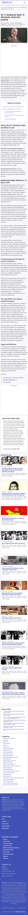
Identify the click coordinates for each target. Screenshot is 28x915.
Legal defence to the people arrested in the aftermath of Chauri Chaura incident (13, 693)
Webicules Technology (20, 911)
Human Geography (7, 752)
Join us (3, 819)
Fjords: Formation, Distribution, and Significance (14, 720)
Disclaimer (5, 856)
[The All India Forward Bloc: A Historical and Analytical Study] (14, 513)
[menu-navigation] (24, 2)
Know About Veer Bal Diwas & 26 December (13, 726)
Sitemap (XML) (5, 828)
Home (2, 7)
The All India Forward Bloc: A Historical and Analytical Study (13, 519)
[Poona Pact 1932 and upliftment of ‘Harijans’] (14, 663)
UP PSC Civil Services (8, 779)
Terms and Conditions (8, 854)
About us (5, 839)
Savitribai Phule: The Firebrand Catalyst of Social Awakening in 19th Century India (14, 494)
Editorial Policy (6, 841)
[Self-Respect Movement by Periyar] (14, 613)
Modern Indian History (8, 764)
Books (4, 741)
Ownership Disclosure (8, 849)
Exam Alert (5, 746)
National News (6, 767)
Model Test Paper (7, 762)
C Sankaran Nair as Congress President (13, 377)
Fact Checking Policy (8, 843)
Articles (4, 740)
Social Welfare (6, 774)
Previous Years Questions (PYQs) (10, 771)
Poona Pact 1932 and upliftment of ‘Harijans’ (12, 668)
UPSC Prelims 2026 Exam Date (10, 729)
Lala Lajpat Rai (6, 382)
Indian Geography (7, 755)
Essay (4, 745)
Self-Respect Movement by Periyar (11, 618)
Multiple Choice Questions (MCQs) (11, 765)
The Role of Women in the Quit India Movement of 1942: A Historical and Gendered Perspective (12, 470)
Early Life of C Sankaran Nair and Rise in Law (13, 106)
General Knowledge (7, 748)
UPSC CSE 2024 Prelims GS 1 (9, 783)
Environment (6, 743)
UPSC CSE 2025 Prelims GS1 (9, 784)
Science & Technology (8, 772)
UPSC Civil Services (7, 781)
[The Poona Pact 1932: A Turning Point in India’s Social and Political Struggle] (14, 638)
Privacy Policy (5, 823)
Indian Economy (7, 753)
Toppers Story (6, 776)
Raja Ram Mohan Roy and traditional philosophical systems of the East (12, 593)
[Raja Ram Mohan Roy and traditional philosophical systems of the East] (14, 588)
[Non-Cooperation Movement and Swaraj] (14, 538)
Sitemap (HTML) (5, 826)
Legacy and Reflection (10, 119)
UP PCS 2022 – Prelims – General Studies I (12, 777)
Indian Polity (6, 759)
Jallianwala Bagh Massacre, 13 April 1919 (12, 109)
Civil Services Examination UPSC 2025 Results (13, 714)
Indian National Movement (10, 7)
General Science (6, 750)
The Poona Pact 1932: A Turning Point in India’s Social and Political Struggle (13, 643)
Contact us (4, 821)
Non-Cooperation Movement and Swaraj (13, 543)
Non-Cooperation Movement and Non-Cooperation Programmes (13, 568)
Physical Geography (7, 769)
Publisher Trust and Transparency (11, 847)
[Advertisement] (14, 61)
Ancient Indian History (8, 738)
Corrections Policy (7, 845)
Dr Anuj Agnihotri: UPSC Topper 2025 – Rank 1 (14, 711)
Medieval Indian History (8, 760)
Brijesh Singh (16, 449)
